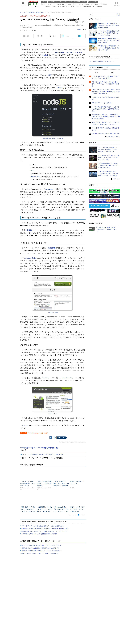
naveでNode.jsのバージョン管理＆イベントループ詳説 (45, 454)
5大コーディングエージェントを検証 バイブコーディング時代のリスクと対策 (108, 157)
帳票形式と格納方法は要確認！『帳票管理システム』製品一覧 (40, 548)
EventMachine (67, 378)
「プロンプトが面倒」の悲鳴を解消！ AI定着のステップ (27, 483)
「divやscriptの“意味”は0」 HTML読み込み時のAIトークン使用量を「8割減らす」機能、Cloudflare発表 (106, 116)
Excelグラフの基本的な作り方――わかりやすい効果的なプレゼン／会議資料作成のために (105, 109)
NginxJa (50, 312)
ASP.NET (78, 52)
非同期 (29, 230)
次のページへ (61, 438)
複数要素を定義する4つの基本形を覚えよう (106, 133)
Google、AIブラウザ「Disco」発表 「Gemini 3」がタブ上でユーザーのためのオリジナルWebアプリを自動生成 (106, 91)
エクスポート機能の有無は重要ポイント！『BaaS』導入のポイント (41, 551)
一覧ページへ (116, 179)
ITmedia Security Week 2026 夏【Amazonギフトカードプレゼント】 (106, 229)
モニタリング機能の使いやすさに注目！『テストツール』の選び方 (41, 545)
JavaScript (45, 55)
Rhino (33, 171)
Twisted (45, 378)
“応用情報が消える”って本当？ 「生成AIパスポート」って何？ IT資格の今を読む (109, 165)
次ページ (25, 425)
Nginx (34, 258)
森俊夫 (79, 29)
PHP (56, 52)
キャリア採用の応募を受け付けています (102, 61)
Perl (67, 52)
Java (71, 52)
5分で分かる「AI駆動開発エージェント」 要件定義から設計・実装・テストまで (108, 48)
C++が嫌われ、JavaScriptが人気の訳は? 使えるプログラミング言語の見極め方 (109, 40)
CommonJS (49, 189)
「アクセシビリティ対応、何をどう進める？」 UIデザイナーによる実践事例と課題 (105, 84)
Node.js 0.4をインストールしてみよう (38, 433)
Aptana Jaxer (35, 177)
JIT (49, 75)
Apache (28, 258)
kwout (61, 138)
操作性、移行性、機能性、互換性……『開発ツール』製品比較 (40, 553)
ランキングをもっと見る (113, 136)
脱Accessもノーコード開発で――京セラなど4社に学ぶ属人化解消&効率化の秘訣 (109, 25)
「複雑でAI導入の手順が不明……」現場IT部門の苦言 (44, 483)
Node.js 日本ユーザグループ (50, 138)
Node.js (60, 88)
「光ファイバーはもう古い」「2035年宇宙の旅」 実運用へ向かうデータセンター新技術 (108, 173)
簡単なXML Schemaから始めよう (102, 103)
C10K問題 (52, 248)
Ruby (62, 52)
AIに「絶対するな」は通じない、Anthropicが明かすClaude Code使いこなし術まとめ (107, 149)
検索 (118, 14)
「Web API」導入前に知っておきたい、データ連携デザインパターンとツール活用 (108, 33)
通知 (42, 36)
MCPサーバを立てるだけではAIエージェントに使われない (77, 509)
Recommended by (73, 515)
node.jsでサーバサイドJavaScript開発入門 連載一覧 (39, 448)
